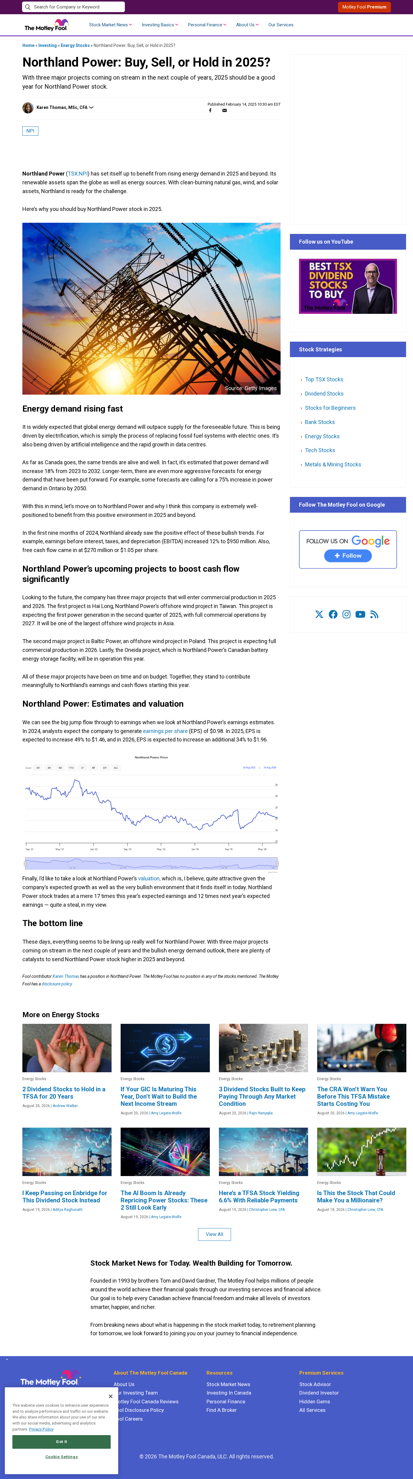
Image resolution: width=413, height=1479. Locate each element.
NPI (30, 131)
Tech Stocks (320, 450)
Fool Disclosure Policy (139, 1410)
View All (214, 1234)
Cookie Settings (61, 1456)
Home (28, 45)
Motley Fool (364, 7)
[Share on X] (217, 110)
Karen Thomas (66, 976)
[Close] (110, 1396)
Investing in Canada (229, 1393)
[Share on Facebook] (210, 110)
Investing (47, 45)
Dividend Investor (319, 1393)
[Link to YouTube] (360, 614)
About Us (245, 25)
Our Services (281, 25)
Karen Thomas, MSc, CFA (62, 107)
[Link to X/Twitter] (319, 614)
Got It (61, 1441)
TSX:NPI (78, 173)
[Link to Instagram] (346, 614)
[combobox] (114, 7)
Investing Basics (158, 25)
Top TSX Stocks (324, 379)
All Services (312, 1410)
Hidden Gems (314, 1401)
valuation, (149, 878)
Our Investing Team (136, 1393)
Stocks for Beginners (330, 408)
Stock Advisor (315, 1384)
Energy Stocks (75, 45)
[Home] (6, 1359)
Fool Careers (128, 1419)
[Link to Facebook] (333, 614)
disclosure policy (57, 983)
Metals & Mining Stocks (333, 464)
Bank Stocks (320, 422)
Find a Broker (222, 1410)
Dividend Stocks (324, 393)
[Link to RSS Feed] (374, 614)
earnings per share (165, 731)
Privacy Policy (41, 1429)
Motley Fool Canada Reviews (146, 1401)
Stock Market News (108, 25)
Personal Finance (205, 25)
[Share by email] (224, 110)
